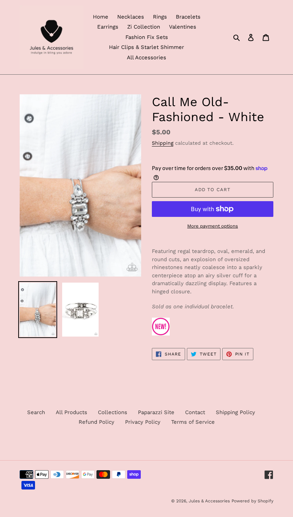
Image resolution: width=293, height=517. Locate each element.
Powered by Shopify (252, 500)
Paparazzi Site (156, 412)
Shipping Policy (235, 412)
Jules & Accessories (209, 500)
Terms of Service (193, 422)
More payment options (212, 226)
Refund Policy (96, 422)
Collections (112, 412)
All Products (71, 412)
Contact (195, 412)
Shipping (162, 143)
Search (36, 412)
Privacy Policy (142, 422)
